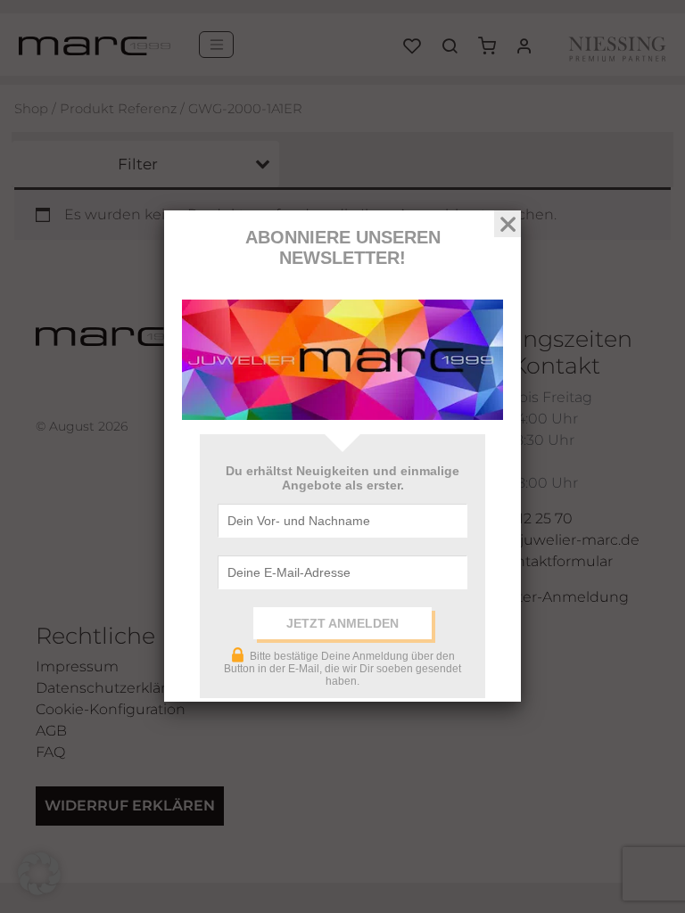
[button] (39, 874)
